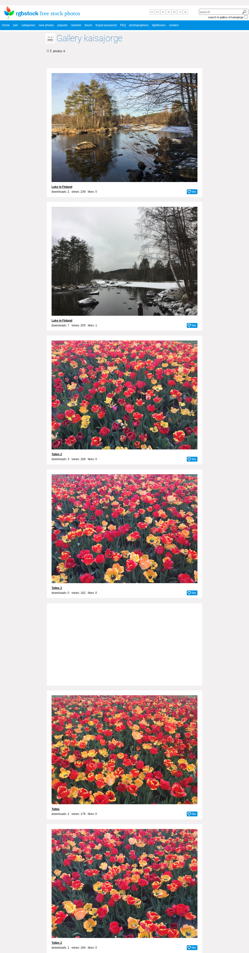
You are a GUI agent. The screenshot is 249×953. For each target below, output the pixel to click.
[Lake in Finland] (124, 127)
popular (62, 25)
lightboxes (159, 25)
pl (169, 11)
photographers (139, 25)
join (15, 25)
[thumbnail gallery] (48, 51)
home (6, 25)
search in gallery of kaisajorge (225, 17)
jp (186, 11)
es (157, 11)
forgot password (106, 25)
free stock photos (60, 13)
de (174, 11)
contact (173, 25)
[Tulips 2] (124, 395)
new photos (46, 25)
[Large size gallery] (50, 51)
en (152, 11)
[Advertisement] (124, 642)
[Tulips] (124, 749)
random (76, 25)
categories (28, 25)
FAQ (123, 25)
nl (180, 11)
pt (163, 11)
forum (88, 25)
